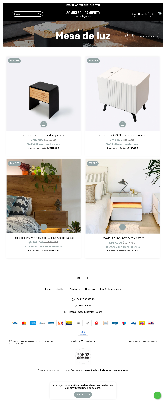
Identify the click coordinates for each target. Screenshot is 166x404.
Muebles (60, 289)
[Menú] (7, 14)
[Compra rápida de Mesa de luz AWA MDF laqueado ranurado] (122, 124)
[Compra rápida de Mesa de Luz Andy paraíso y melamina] (122, 227)
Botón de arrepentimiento (114, 370)
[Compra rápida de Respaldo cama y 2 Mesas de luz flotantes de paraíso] (43, 227)
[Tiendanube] (83, 342)
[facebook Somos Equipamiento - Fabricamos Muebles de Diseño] (87, 278)
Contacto (75, 289)
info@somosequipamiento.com (85, 312)
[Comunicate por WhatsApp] (157, 395)
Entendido (83, 395)
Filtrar (130, 34)
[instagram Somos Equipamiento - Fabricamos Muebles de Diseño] (78, 278)
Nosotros (90, 289)
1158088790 (85, 305)
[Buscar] (39, 14)
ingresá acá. (90, 370)
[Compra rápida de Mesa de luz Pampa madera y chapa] (43, 124)
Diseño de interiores (110, 289)
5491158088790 (86, 299)
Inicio (75, 30)
